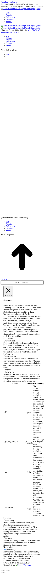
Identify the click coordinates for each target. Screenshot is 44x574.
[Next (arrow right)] (4, 572)
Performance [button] (8, 354)
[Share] (4, 570)
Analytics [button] (7, 370)
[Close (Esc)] (2, 570)
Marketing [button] (7, 518)
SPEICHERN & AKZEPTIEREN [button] (16, 563)
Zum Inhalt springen (9, 2)
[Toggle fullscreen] (7, 570)
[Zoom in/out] (9, 570)
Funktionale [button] (8, 338)
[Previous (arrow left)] (2, 572)
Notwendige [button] (8, 547)
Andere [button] (6, 536)
